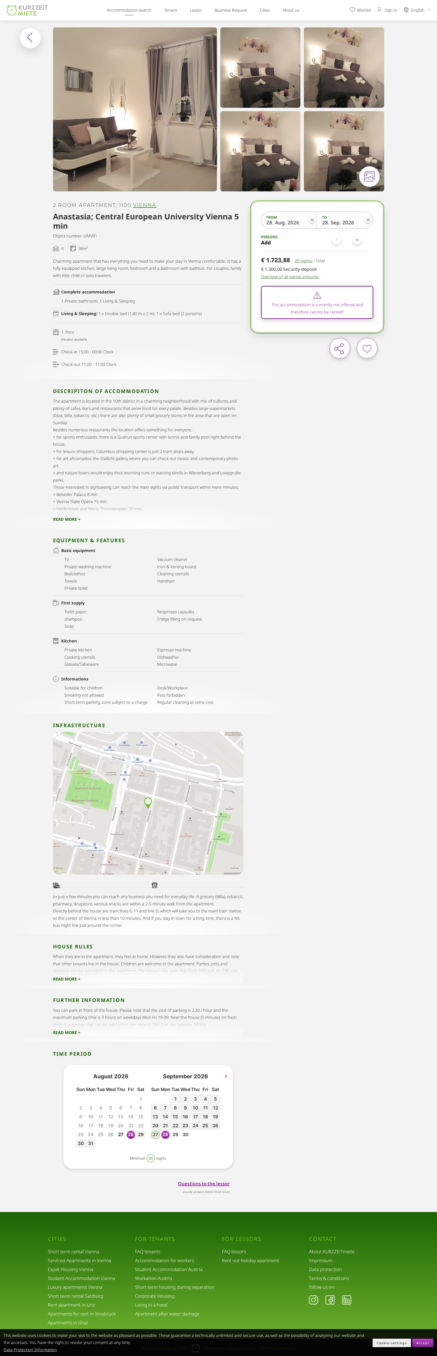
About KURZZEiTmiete (332, 1251)
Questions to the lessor (204, 1184)
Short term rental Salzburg (75, 1296)
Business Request (231, 10)
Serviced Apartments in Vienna (79, 1260)
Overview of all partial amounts (290, 277)
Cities (265, 10)
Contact (322, 1239)
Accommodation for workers (164, 1260)
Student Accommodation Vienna (81, 1278)
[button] (121, 1134)
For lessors (241, 1239)
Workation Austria (153, 1278)
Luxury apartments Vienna (75, 1287)
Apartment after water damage (167, 1314)
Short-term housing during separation (174, 1287)
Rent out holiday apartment (250, 1260)
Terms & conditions (329, 1278)
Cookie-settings (392, 1343)
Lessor (196, 10)
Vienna (144, 205)
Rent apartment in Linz (71, 1305)
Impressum (321, 1260)
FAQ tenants (147, 1251)
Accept (422, 1343)
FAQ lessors (234, 1251)
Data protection (325, 1269)
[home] (27, 10)
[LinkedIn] (346, 1300)
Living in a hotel (151, 1305)
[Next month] (226, 1076)
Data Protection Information (30, 1349)
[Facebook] (330, 1300)
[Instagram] (313, 1300)
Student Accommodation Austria (169, 1269)
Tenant (170, 10)
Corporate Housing (155, 1296)
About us (290, 10)
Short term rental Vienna (73, 1251)
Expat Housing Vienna (70, 1269)
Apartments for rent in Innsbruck (82, 1314)
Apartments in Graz (68, 1323)
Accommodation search (129, 10)
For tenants (155, 1239)
